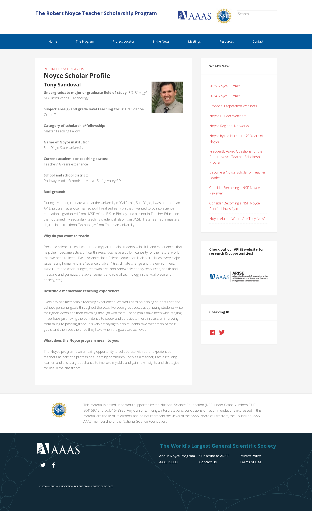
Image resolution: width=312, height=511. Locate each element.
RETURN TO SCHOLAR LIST (65, 69)
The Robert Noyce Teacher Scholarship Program (96, 13)
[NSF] (59, 416)
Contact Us (208, 462)
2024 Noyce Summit (224, 96)
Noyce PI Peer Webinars (227, 116)
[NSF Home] (226, 22)
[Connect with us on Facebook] (212, 332)
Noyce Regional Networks (229, 126)
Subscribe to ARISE (214, 456)
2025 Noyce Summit (224, 86)
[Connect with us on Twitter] (222, 332)
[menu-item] (250, 456)
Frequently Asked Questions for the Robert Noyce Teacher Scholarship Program (236, 157)
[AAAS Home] (197, 18)
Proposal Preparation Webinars (233, 106)
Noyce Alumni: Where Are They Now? (237, 218)
